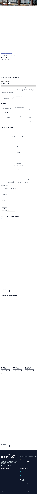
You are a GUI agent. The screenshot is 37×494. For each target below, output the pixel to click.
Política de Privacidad (22, 491)
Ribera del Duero (11, 55)
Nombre (3, 200)
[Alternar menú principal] (29, 3)
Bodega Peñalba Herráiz (4, 55)
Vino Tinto (15, 55)
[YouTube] (8, 465)
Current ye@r (4, 210)
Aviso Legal (27, 491)
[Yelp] (10, 465)
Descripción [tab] (2, 81)
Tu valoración (5, 194)
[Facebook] (1, 465)
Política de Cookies (32, 491)
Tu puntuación (5, 191)
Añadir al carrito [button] (5, 370)
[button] (35, 6)
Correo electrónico (5, 204)
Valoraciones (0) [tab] (7, 81)
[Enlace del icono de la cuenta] (30, 2)
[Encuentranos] (22, 459)
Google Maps (28, 461)
